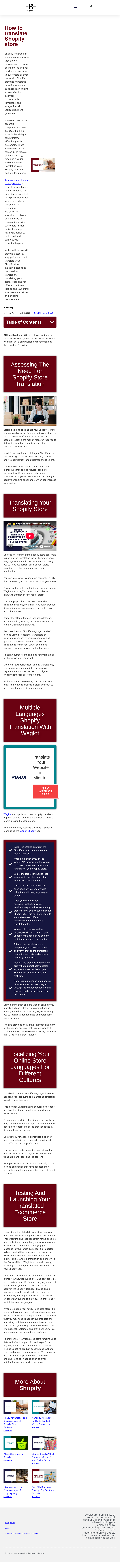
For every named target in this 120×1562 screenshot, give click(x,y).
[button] (75, 7)
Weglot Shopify (28, 831)
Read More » (8, 1431)
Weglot (7, 814)
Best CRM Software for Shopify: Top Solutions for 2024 (43, 1490)
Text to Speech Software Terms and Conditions (22, 1533)
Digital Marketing (40, 313)
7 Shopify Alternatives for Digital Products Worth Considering (43, 1421)
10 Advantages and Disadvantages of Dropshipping (13, 1490)
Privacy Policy (10, 1523)
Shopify (51, 313)
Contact (7, 1528)
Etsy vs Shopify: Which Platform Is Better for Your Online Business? (43, 1457)
